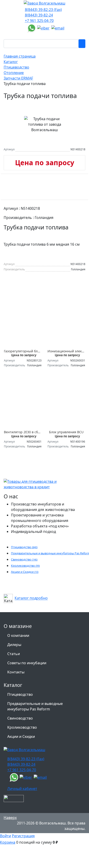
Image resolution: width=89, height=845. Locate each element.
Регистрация (23, 835)
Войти (5, 835)
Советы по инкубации (26, 662)
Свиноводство (24, 559)
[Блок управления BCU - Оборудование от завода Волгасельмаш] (66, 405)
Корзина (7, 842)
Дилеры (14, 644)
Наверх (10, 817)
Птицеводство (24, 547)
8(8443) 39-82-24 (39, 15)
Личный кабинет (22, 788)
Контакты (15, 672)
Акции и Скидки (24, 572)
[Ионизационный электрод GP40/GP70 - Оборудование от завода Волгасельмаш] (66, 324)
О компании (18, 635)
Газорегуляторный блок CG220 (28, 351)
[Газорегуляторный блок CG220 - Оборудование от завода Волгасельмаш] (23, 324)
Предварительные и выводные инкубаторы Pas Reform (35, 706)
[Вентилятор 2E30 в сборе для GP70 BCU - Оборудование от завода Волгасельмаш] (23, 405)
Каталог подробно (31, 598)
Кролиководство (25, 565)
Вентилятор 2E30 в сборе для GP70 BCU (35, 432)
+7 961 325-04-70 (39, 20)
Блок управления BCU (66, 432)
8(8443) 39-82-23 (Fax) (43, 9)
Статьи (13, 653)
